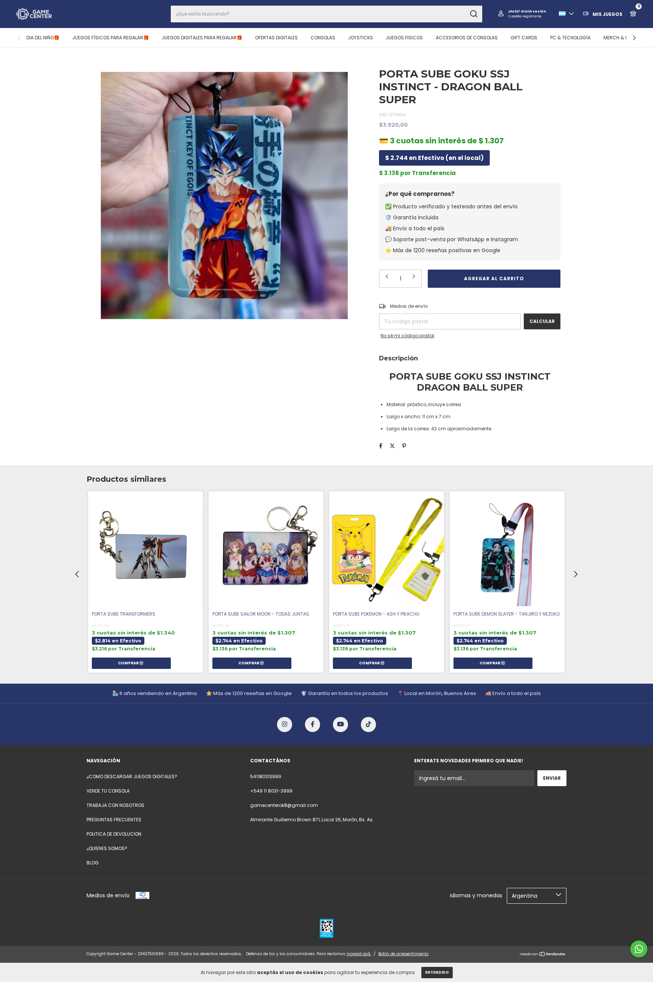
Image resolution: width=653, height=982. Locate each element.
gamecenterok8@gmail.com (284, 805)
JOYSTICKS (360, 37)
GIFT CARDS (524, 37)
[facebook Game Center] (312, 724)
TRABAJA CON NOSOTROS (115, 805)
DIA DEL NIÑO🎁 (42, 37)
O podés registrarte (525, 16)
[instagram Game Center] (284, 724)
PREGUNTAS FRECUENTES (114, 819)
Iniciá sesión (533, 11)
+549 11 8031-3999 (271, 791)
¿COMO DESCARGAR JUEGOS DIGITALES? (132, 776)
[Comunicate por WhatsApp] (638, 948)
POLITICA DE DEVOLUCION (114, 834)
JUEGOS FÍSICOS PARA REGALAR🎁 (110, 37)
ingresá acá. (359, 954)
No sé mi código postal (407, 335)
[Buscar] (473, 14)
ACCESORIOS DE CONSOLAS (467, 37)
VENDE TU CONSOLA (108, 791)
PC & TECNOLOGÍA (570, 37)
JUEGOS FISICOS (404, 37)
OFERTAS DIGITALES (276, 37)
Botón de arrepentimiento (403, 954)
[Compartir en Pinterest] (404, 446)
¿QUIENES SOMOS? (107, 848)
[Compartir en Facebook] (380, 446)
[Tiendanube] (542, 955)
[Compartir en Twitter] (392, 446)
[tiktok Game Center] (368, 724)
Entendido (437, 972)
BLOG (93, 862)
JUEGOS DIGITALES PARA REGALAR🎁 (202, 37)
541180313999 (265, 776)
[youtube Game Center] (340, 724)
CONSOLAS (323, 37)
